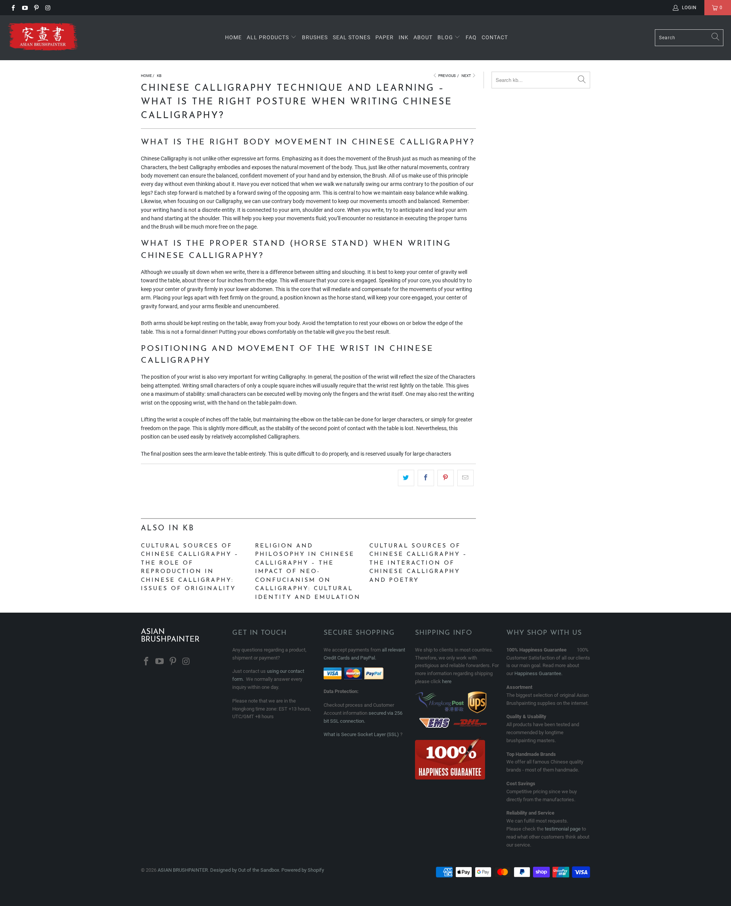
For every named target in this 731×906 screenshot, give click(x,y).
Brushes (315, 37)
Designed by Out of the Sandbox (244, 870)
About (423, 37)
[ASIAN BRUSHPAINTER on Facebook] (13, 7)
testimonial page (563, 829)
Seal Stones (351, 37)
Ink (404, 37)
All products (268, 37)
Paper (384, 37)
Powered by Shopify (302, 870)
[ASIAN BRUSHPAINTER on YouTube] (24, 7)
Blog (446, 37)
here (447, 681)
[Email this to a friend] (465, 478)
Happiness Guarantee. (538, 673)
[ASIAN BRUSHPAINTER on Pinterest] (36, 7)
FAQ (471, 37)
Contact (495, 37)
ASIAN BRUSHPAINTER (183, 870)
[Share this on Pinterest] (445, 478)
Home (233, 37)
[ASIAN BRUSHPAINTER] (43, 37)
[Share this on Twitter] (406, 478)
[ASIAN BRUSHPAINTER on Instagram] (47, 7)
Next (466, 76)
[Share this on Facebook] (426, 478)
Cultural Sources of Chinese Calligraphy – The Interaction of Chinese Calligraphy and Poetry (418, 563)
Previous (446, 76)
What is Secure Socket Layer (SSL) (361, 734)
